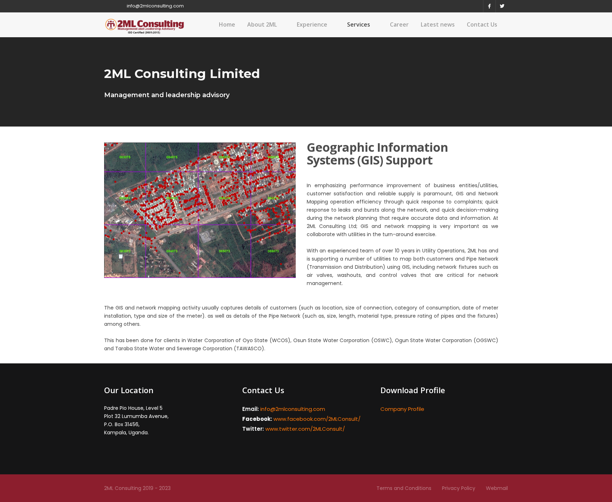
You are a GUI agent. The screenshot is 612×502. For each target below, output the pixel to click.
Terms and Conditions (403, 488)
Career (399, 24)
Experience (312, 24)
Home (227, 24)
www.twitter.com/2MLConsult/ (305, 429)
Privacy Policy (458, 488)
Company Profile (402, 409)
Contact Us (482, 24)
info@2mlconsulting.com (155, 5)
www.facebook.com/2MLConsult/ (317, 419)
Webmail (497, 488)
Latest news (438, 24)
